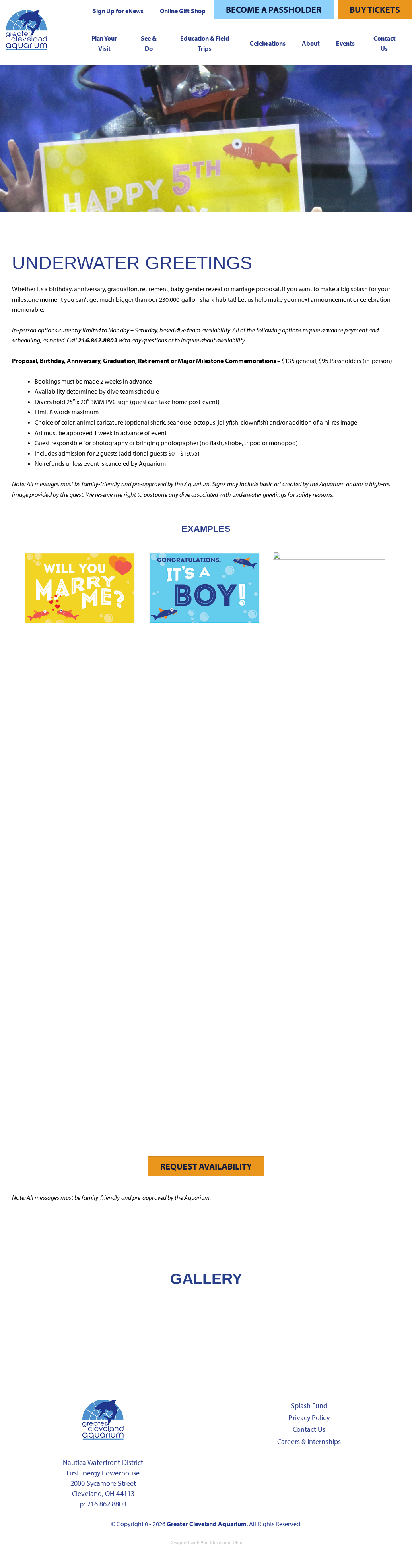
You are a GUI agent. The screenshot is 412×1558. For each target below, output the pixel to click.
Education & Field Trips (204, 43)
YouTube (331, 1467)
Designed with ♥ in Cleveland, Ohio (206, 1542)
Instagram (280, 1467)
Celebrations (268, 43)
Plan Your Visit (104, 43)
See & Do (149, 43)
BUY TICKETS (375, 9)
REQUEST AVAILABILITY (206, 1166)
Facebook (255, 1467)
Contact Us (384, 43)
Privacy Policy (309, 1417)
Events (345, 43)
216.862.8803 (106, 1503)
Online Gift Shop (183, 11)
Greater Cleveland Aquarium (207, 1524)
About (311, 43)
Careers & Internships (309, 1441)
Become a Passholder (273, 9)
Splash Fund (309, 1405)
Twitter (306, 1467)
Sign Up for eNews (118, 11)
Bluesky (357, 1467)
